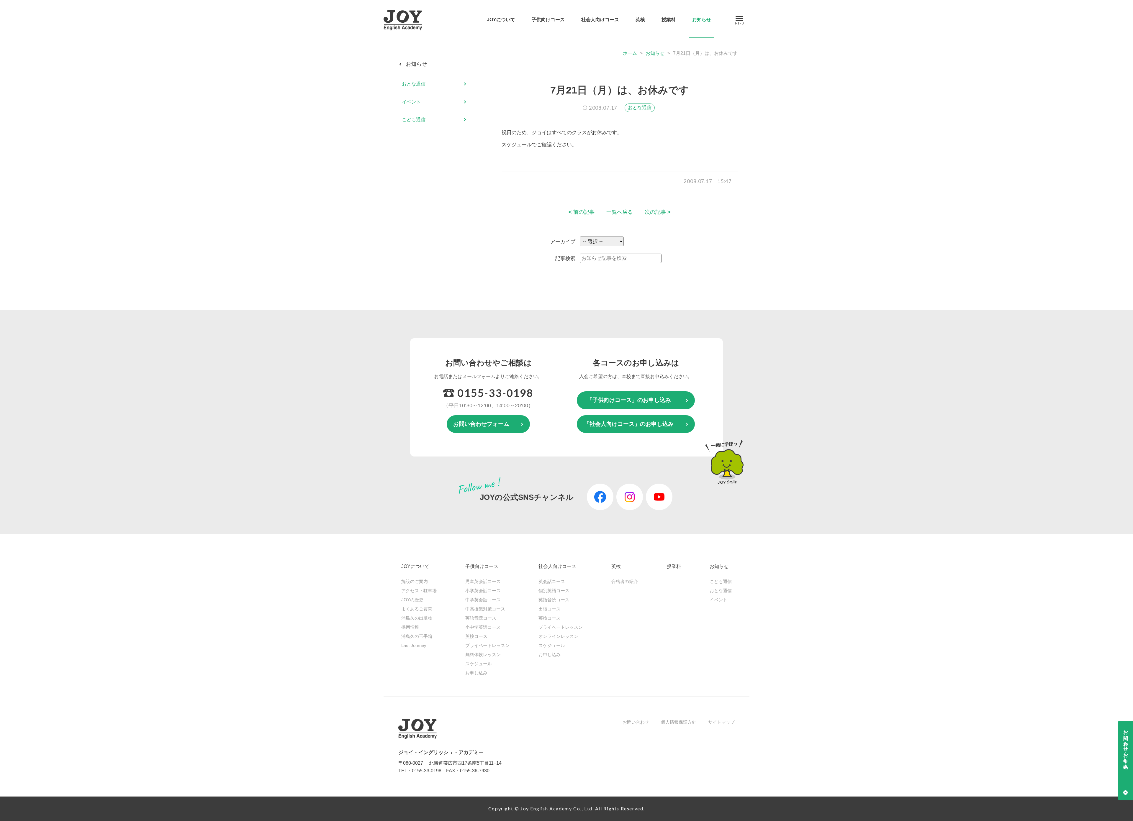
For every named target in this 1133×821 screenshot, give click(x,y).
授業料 (669, 19)
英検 (640, 19)
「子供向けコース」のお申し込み (629, 400)
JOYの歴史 (412, 599)
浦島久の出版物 (416, 617)
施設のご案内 (414, 581)
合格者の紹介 (624, 581)
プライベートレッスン (487, 645)
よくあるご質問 (416, 608)
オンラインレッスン (558, 636)
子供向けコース (548, 19)
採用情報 (410, 627)
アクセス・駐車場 (419, 590)
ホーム (630, 53)
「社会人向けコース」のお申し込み (629, 424)
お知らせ (701, 19)
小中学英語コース (483, 627)
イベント (411, 101)
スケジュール (478, 663)
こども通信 (413, 119)
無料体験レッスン (483, 654)
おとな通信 (639, 107)
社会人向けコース (600, 19)
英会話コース (551, 581)
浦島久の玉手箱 (416, 636)
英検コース (476, 636)
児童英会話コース (483, 581)
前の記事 (582, 212)
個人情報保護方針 (678, 722)
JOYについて (501, 19)
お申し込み (476, 672)
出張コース (549, 608)
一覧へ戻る (619, 212)
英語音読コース (480, 617)
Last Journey (413, 645)
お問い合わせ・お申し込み (1125, 747)
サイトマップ (721, 722)
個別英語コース (553, 590)
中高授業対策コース (485, 608)
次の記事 (658, 212)
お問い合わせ (636, 722)
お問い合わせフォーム (481, 424)
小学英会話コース (483, 590)
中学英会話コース (483, 599)
